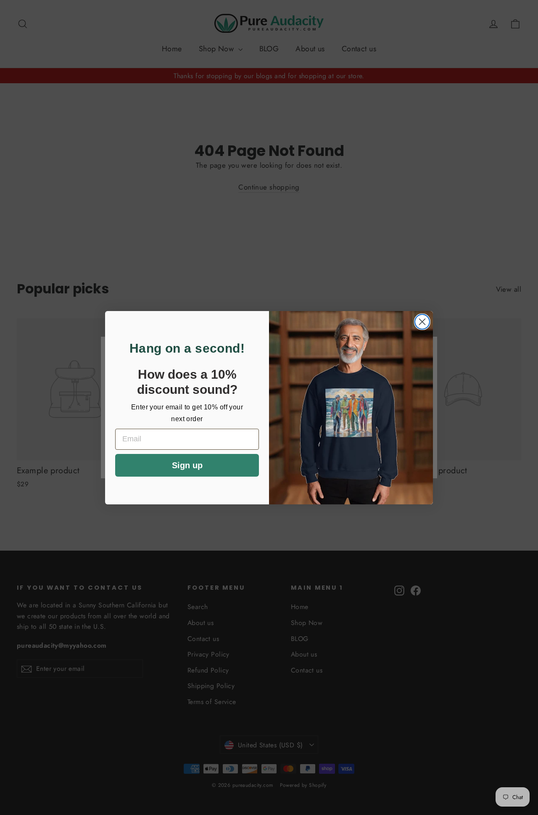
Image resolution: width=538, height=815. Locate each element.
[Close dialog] (422, 321)
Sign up (187, 465)
